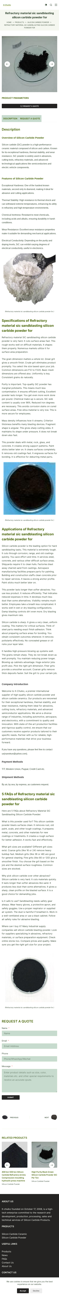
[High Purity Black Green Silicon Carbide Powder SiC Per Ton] (44, 1155)
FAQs (4, 1258)
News (5, 1255)
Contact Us (8, 1262)
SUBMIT (10, 1097)
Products (6, 1251)
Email (4, 1040)
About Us (7, 1266)
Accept (23, 1291)
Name (4, 1028)
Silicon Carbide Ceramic (14, 1234)
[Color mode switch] (46, 5)
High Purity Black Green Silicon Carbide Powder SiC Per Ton (44, 1175)
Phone (5, 1053)
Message (6, 1066)
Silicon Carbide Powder (11, 1184)
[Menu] (56, 5)
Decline (36, 1291)
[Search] (51, 5)
